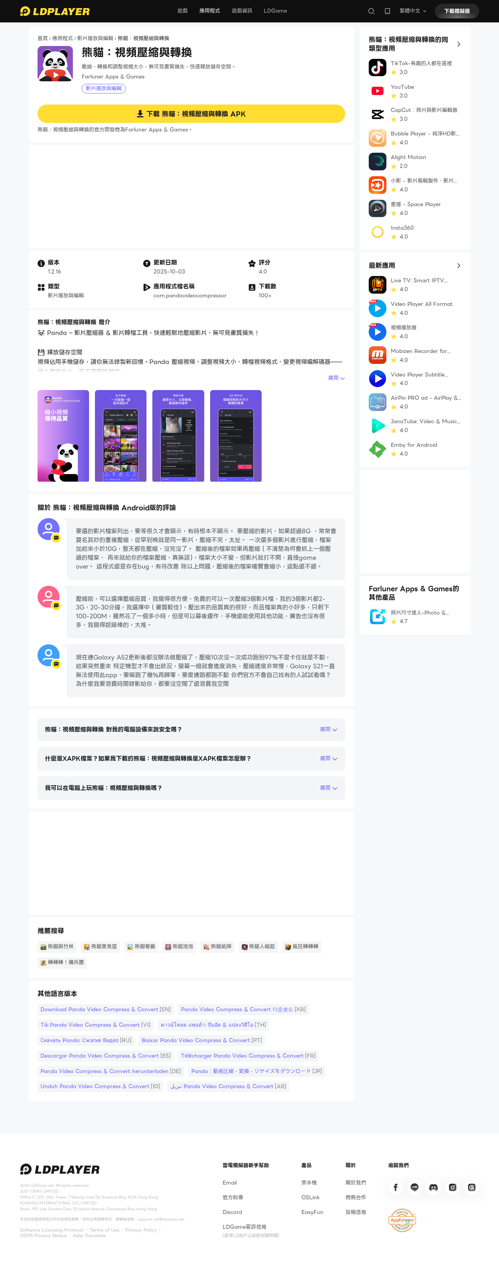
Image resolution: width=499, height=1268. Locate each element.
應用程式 (209, 11)
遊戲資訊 (242, 11)
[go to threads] (471, 1187)
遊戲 (182, 11)
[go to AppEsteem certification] (402, 1221)
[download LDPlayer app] (387, 11)
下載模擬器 (457, 11)
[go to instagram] (452, 1187)
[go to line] (414, 1187)
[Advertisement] (191, 196)
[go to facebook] (395, 1187)
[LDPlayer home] (55, 11)
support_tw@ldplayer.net (161, 1219)
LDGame (275, 11)
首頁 (43, 38)
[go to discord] (433, 1187)
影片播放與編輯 (95, 38)
